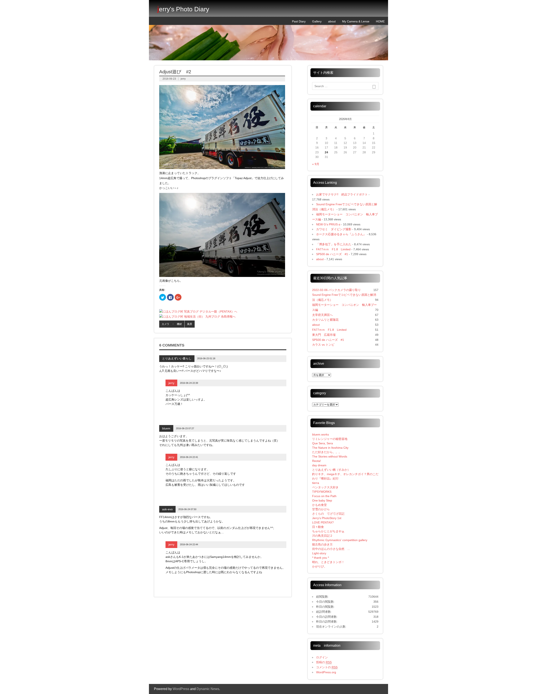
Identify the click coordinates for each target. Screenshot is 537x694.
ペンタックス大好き (325, 487)
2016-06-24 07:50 (187, 509)
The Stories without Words (329, 456)
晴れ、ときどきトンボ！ (328, 562)
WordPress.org (326, 672)
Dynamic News (208, 689)
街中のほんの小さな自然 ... (331, 549)
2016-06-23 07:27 (185, 428)
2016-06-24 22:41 (189, 457)
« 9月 (315, 164)
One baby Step (322, 500)
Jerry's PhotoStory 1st (326, 518)
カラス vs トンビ (323, 344)
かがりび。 (319, 566)
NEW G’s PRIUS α (328, 224)
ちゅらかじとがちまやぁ (328, 531)
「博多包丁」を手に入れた (333, 244)
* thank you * (323, 557)
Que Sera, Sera (322, 443)
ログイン (322, 657)
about (332, 21)
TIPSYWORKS (321, 491)
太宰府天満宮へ (322, 315)
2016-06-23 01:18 (206, 358)
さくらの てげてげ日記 (328, 513)
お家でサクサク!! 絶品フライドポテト (342, 194)
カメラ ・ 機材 (172, 324)
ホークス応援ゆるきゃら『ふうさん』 (341, 234)
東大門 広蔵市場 (324, 334)
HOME (380, 21)
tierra (315, 483)
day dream (319, 465)
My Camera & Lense (355, 21)
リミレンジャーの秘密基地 (329, 439)
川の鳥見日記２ (322, 535)
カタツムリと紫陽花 (325, 319)
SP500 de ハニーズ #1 (332, 254)
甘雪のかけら (321, 509)
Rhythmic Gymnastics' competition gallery (339, 540)
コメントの (327, 667)
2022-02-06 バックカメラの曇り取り (336, 290)
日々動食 (318, 527)
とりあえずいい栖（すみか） (331, 469)
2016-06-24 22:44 (189, 544)
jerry (183, 78)
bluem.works (320, 434)
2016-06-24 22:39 (189, 383)
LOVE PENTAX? (323, 522)
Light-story (319, 553)
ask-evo (167, 509)
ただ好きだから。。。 (326, 452)
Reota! (316, 461)
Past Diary (299, 21)
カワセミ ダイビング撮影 (333, 229)
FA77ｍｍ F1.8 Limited (333, 249)
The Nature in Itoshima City (330, 447)
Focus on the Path (324, 496)
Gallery (317, 21)
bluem (166, 428)
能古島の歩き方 (322, 544)
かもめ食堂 (319, 505)
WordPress (181, 689)
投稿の (324, 662)
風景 (189, 324)
